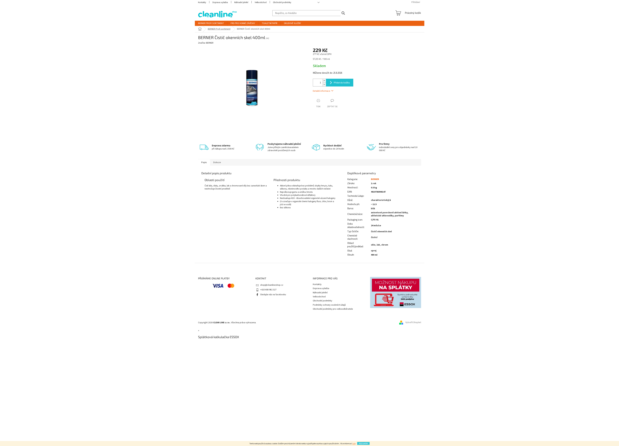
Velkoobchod (261, 2)
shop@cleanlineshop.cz (271, 285)
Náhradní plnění (241, 2)
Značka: (205, 43)
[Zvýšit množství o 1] (324, 81)
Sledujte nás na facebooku (273, 294)
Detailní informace (321, 91)
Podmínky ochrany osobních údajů (329, 305)
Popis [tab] (204, 162)
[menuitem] (211, 23)
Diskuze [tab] (217, 162)
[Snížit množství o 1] (324, 84)
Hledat (343, 13)
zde (354, 443)
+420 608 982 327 (268, 289)
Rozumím (363, 443)
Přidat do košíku (342, 82)
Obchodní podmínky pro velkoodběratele (333, 309)
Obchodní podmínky (282, 2)
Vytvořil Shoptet (413, 322)
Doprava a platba (220, 2)
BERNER (375, 179)
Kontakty (202, 2)
